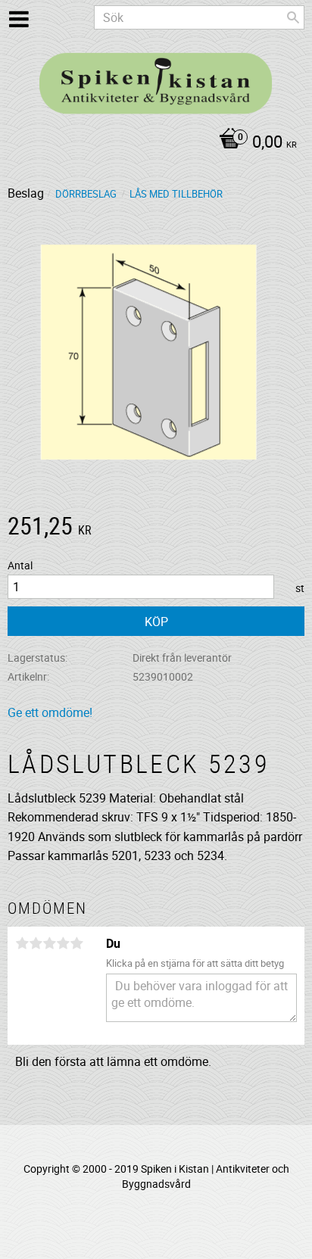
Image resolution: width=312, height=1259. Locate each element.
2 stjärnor (35, 943)
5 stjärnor (76, 943)
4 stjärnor (63, 943)
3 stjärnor (49, 943)
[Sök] (293, 17)
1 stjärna (22, 943)
